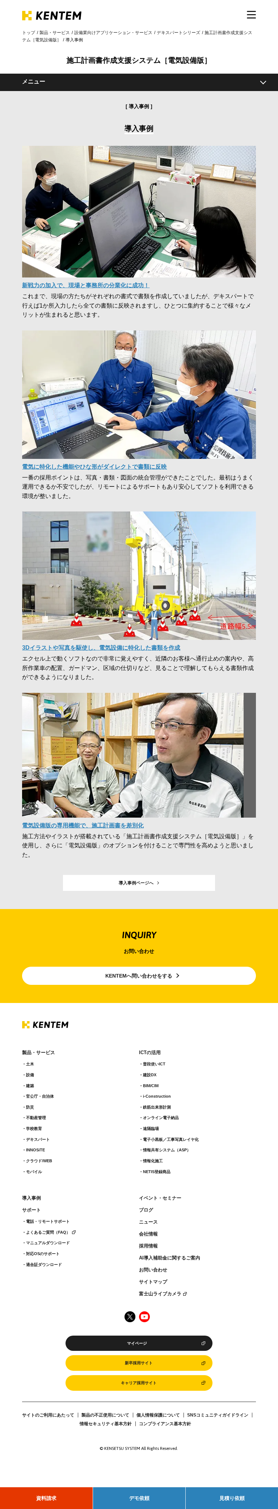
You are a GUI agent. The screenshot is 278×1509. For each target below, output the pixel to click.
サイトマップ (153, 1281)
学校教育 (34, 1128)
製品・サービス (54, 32)
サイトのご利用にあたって (48, 1415)
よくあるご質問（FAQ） (48, 1232)
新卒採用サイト (139, 1363)
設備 (30, 1075)
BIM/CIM (151, 1086)
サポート (31, 1210)
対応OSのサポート (43, 1253)
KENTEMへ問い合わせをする (138, 976)
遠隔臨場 (151, 1128)
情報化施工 (153, 1161)
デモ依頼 (139, 1498)
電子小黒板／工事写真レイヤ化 (171, 1139)
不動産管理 (36, 1117)
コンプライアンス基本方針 (165, 1423)
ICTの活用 (150, 1052)
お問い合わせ (153, 1269)
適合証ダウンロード (44, 1264)
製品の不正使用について (105, 1415)
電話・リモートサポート (48, 1221)
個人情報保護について (158, 1415)
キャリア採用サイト (139, 1383)
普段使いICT (154, 1064)
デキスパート (38, 1139)
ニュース (148, 1222)
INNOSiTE (35, 1150)
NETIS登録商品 (156, 1171)
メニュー (33, 81)
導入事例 (31, 1198)
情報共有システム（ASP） (167, 1150)
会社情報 (148, 1234)
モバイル (34, 1171)
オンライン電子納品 (161, 1117)
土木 (30, 1064)
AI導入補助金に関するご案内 (169, 1258)
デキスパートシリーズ (178, 32)
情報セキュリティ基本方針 (106, 1423)
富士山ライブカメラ (160, 1293)
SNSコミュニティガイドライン (217, 1415)
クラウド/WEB (39, 1161)
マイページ (137, 1343)
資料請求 (46, 1498)
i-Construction (157, 1096)
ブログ (146, 1210)
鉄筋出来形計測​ (157, 1107)
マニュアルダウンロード (48, 1243)
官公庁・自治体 (40, 1096)
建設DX (149, 1075)
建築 (30, 1086)
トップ (28, 32)
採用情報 (148, 1246)
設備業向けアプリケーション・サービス (113, 32)
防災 (30, 1107)
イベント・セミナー (160, 1198)
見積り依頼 (232, 1498)
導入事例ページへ (136, 882)
